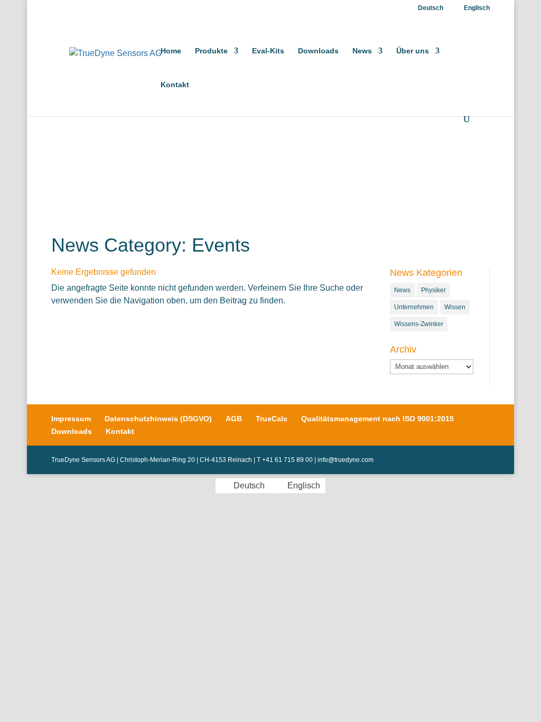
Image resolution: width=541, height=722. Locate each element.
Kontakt (175, 85)
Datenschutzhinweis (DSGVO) (158, 418)
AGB (234, 418)
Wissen (454, 307)
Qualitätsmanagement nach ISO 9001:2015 (377, 418)
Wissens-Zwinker (418, 324)
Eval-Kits (268, 51)
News (362, 51)
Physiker (433, 290)
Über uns (412, 51)
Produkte (211, 51)
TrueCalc (271, 418)
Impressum (71, 418)
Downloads (318, 51)
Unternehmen (414, 307)
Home (171, 51)
